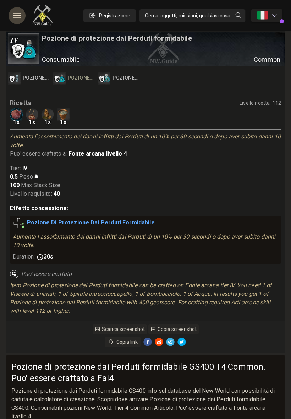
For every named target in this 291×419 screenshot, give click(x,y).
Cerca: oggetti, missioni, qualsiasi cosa (187, 15)
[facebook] (147, 342)
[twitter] (181, 342)
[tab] (28, 78)
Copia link (127, 342)
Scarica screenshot (123, 329)
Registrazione (114, 15)
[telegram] (170, 342)
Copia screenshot (177, 329)
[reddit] (159, 342)
